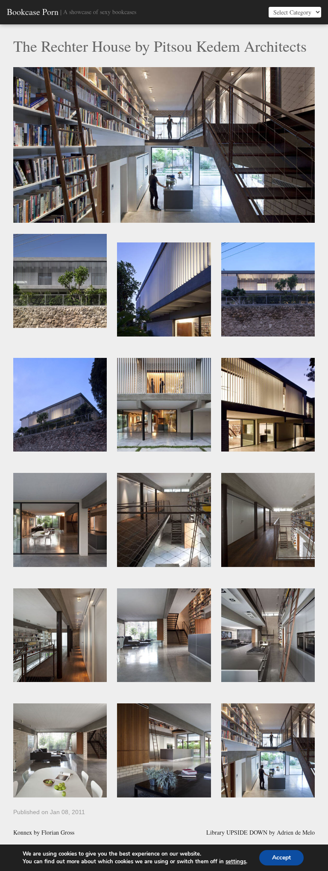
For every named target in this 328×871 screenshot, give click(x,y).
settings (236, 861)
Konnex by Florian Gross (43, 833)
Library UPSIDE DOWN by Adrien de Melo (260, 833)
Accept (281, 857)
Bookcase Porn (33, 12)
